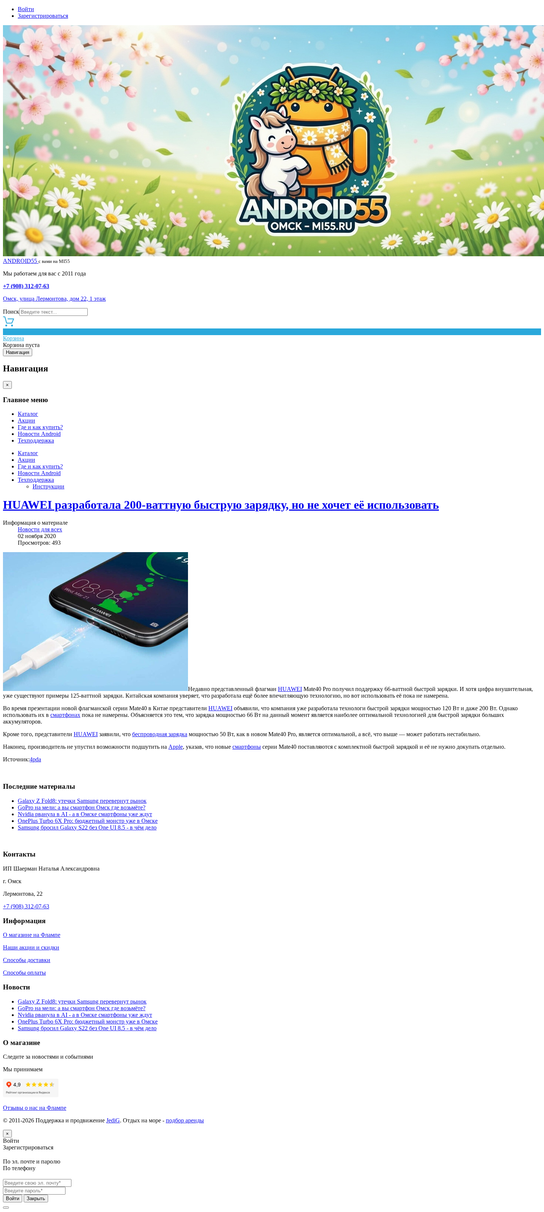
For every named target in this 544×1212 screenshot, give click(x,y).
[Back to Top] (6, 1207)
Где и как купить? (40, 427)
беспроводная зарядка (159, 734)
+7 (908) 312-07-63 (26, 286)
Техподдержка (36, 440)
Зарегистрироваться (43, 16)
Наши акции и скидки (31, 947)
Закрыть (36, 1198)
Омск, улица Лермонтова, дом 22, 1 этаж (54, 299)
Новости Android (39, 434)
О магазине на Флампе (31, 935)
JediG (113, 1120)
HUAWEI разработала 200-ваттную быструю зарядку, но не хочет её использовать (221, 504)
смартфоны (246, 747)
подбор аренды (185, 1120)
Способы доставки (26, 960)
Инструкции (48, 486)
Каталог (28, 414)
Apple (175, 747)
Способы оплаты (24, 972)
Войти (26, 9)
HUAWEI (290, 689)
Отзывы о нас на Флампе (34, 1108)
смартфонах (65, 715)
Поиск (11, 311)
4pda (35, 759)
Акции (26, 420)
